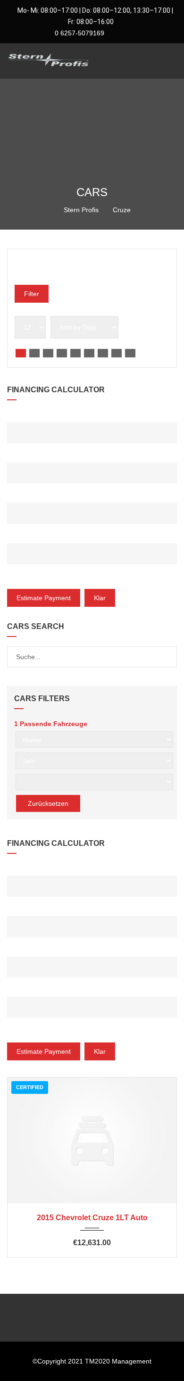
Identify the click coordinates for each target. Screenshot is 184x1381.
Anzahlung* (27, 455)
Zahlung (21, 576)
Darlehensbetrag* (39, 414)
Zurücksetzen (48, 803)
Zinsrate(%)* (28, 495)
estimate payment (44, 598)
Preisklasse (32, 265)
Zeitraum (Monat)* (37, 535)
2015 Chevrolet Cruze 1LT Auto (92, 1218)
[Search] (169, 656)
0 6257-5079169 (78, 33)
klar (100, 598)
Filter (31, 294)
